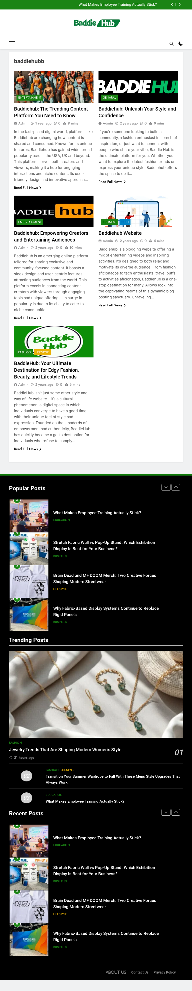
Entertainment (30, 97)
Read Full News (26, 187)
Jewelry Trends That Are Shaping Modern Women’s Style (65, 749)
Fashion (24, 352)
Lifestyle (42, 352)
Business (109, 222)
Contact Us (139, 972)
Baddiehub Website (120, 233)
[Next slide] (179, 4)
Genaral (109, 97)
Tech (125, 222)
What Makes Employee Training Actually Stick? (117, 5)
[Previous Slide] (172, 4)
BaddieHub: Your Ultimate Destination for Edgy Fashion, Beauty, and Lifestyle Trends (46, 370)
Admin (23, 123)
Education (61, 520)
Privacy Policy (165, 972)
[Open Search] (172, 44)
